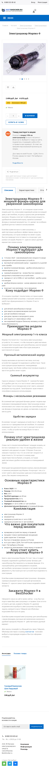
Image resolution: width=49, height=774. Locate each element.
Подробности (18, 163)
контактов (30, 632)
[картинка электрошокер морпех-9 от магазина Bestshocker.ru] (24, 74)
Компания (24, 744)
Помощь (24, 749)
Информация (26, 747)
